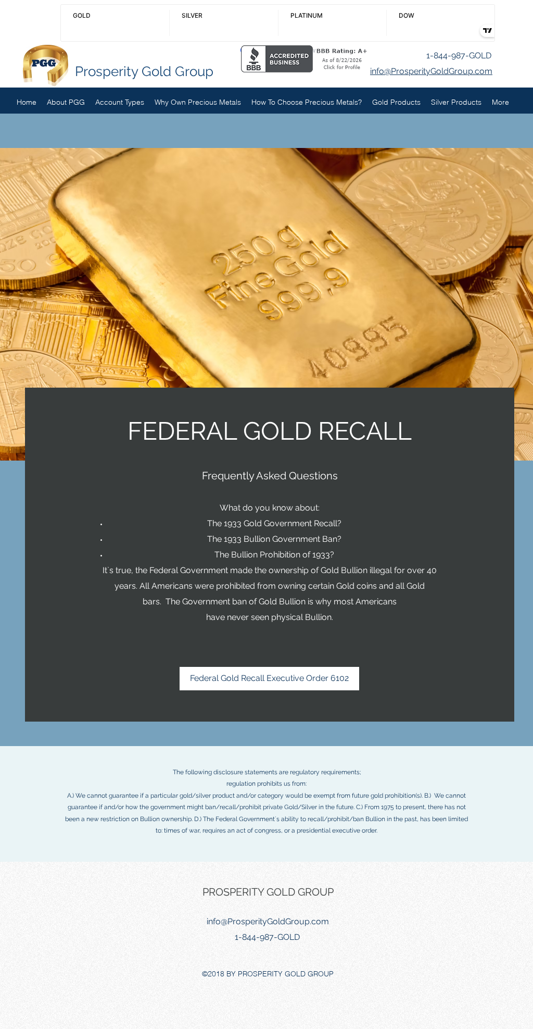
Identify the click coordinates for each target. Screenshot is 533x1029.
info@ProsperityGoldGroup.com (268, 921)
